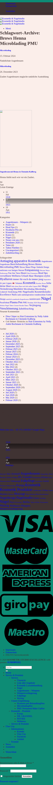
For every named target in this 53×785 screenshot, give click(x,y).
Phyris (12, 502)
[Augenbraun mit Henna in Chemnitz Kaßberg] (16, 166)
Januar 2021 (11, 382)
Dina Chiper (11, 316)
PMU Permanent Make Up (29, 708)
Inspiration (47, 279)
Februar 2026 (12, 339)
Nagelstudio (24, 497)
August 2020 (11, 390)
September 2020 (13, 387)
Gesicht (46, 481)
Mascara (11, 494)
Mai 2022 (10, 367)
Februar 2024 (12, 354)
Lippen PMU (37, 286)
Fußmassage (15, 481)
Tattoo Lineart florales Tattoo (19, 305)
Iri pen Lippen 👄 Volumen (11, 283)
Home (8, 672)
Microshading (30, 494)
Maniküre (18, 289)
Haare (8, 224)
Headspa (9, 465)
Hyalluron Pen (12, 230)
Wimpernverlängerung (11, 508)
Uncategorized (12, 250)
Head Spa (10, 227)
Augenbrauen (46, 261)
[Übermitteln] (7, 670)
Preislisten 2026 (13, 242)
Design (46, 267)
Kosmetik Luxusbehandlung (29, 685)
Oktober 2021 (12, 369)
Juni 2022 (10, 364)
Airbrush (3, 474)
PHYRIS (21, 719)
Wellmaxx (15, 505)
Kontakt (20, 731)
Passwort (5, 771)
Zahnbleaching (12, 253)
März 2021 (10, 380)
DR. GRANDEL (25, 716)
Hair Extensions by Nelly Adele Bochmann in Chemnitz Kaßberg (27, 317)
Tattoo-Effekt (35, 502)
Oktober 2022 (12, 362)
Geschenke (38, 481)
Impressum (10, 3)
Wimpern (25, 505)
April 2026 (10, 336)
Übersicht (21, 680)
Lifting (45, 490)
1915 (8, 205)
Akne (8, 474)
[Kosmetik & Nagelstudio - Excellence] (12, 21)
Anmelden (27, 776)
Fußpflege (28, 481)
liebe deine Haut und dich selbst (21, 286)
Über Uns (10, 726)
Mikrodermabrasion (41, 494)
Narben (36, 498)
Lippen (50, 490)
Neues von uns (12, 240)
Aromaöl (15, 473)
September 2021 (13, 372)
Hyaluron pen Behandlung (29, 703)
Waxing (4, 505)
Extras (44, 477)
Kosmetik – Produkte (20, 711)
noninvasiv (35, 299)
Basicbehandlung (19, 264)
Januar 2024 (11, 356)
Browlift (2, 477)
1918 (8, 197)
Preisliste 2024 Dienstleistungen (38, 302)
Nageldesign (8, 497)
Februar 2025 (12, 349)
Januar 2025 (11, 351)
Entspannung (32, 270)
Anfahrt (20, 739)
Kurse (8, 235)
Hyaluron (3, 485)
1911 (8, 212)
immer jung (37, 279)
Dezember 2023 (13, 359)
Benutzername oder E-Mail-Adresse (17, 763)
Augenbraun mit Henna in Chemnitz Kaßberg (18, 172)
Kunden (38, 283)
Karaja (20, 485)
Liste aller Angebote (26, 683)
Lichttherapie (37, 490)
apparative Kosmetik (27, 261)
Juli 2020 (10, 392)
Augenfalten (44, 474)
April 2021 (10, 377)
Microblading (5, 50)
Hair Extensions (32, 273)
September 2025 (13, 346)
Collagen (15, 477)
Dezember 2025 (13, 344)
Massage (19, 493)
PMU (25, 302)
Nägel (8, 237)
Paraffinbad (4, 302)
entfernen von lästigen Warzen (12, 270)
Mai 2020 (10, 397)
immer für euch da (22, 279)
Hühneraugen (11, 485)
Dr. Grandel (25, 477)
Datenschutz (11, 6)
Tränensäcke (44, 502)
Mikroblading (5, 66)
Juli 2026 (10, 333)
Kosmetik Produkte (16, 489)
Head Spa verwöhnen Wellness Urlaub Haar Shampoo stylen (25, 274)
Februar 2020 (12, 400)
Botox (51, 474)
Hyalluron (6, 279)
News (8, 744)
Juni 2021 (10, 374)
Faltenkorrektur (5, 481)
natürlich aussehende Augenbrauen (17, 299)
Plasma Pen (16, 302)
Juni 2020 (10, 395)
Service (14, 678)
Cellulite (8, 477)
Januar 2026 (11, 341)
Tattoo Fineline (12, 248)
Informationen (17, 729)
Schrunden (18, 502)
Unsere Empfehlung (20, 701)
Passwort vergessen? (9, 781)
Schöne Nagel (4, 305)
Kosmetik (10, 232)
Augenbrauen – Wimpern (17, 222)
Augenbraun (5, 264)
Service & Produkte (14, 675)
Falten (50, 477)
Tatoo (8, 245)
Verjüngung (35, 305)
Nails (14, 294)
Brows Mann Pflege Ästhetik (31, 267)
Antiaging (6, 261)
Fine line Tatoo (14, 273)
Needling (43, 498)
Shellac (26, 502)
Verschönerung (9, 308)
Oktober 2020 (12, 385)
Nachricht (21, 736)
